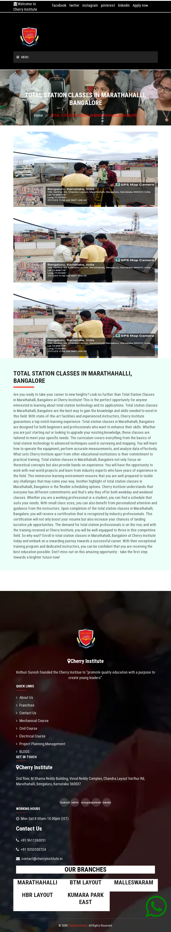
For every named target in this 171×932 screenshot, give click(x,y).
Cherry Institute (77, 925)
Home (38, 115)
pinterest (108, 5)
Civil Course (28, 728)
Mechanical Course (34, 720)
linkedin (124, 5)
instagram (90, 5)
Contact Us (27, 713)
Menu (25, 57)
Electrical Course (32, 736)
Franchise (26, 705)
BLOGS (24, 751)
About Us (26, 697)
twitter (74, 5)
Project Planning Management (42, 744)
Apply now (140, 5)
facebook (59, 5)
